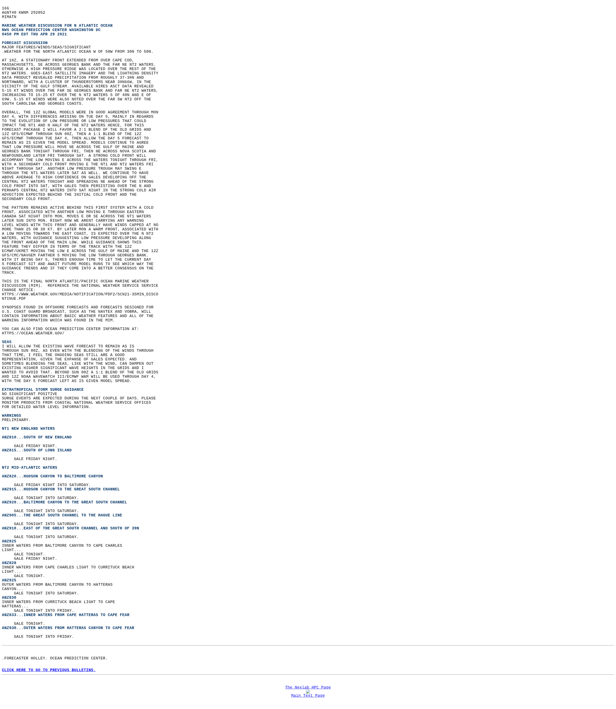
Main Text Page (308, 696)
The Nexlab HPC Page (308, 687)
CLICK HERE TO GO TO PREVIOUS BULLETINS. (49, 670)
